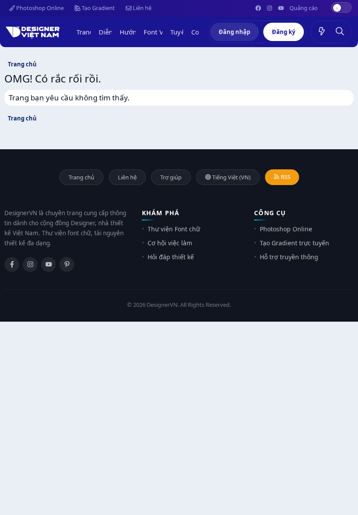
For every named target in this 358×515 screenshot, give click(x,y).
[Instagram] (30, 264)
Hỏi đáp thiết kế (171, 257)
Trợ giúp (171, 177)
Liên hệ (141, 8)
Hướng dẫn (137, 31)
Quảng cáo (303, 8)
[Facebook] (11, 264)
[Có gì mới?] (322, 32)
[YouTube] (48, 264)
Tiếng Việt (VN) (231, 177)
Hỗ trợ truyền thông (289, 257)
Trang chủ (91, 31)
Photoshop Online (39, 8)
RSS (284, 177)
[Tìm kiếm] (340, 32)
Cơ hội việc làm (170, 243)
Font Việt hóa (164, 31)
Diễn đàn (112, 31)
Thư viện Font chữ (174, 229)
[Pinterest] (66, 264)
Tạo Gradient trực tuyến (294, 243)
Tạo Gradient (97, 8)
